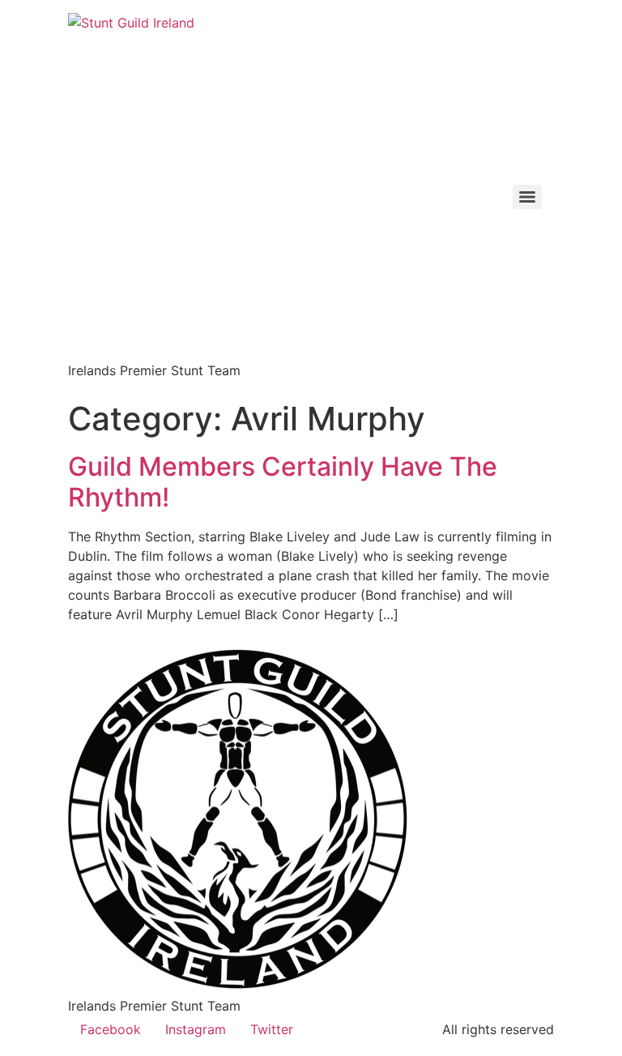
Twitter (271, 1029)
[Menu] (527, 197)
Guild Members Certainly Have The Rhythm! (282, 482)
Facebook (110, 1029)
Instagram (195, 1029)
